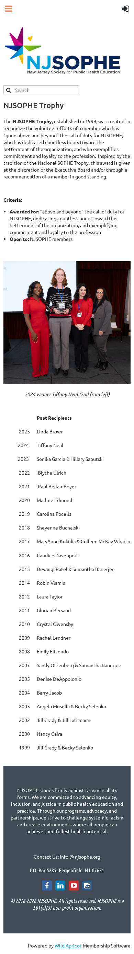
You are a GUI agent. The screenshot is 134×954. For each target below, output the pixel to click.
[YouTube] (74, 886)
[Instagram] (87, 886)
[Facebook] (47, 886)
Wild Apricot (68, 945)
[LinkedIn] (60, 886)
